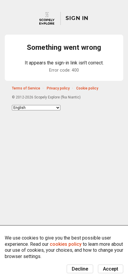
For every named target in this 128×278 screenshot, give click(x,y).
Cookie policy (87, 88)
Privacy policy (58, 88)
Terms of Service (26, 88)
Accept (110, 269)
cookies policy (66, 244)
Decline (80, 269)
